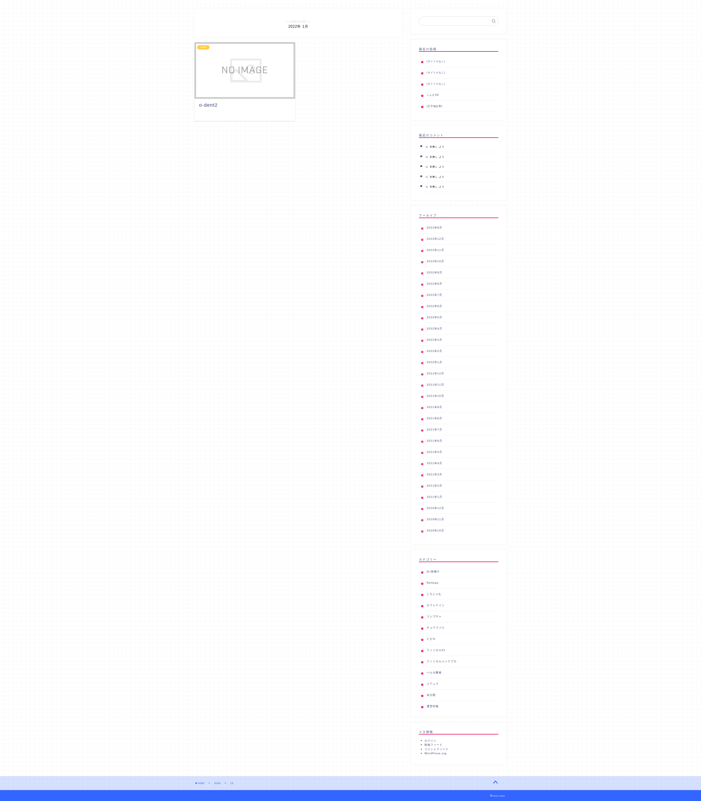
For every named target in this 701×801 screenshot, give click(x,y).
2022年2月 (434, 350)
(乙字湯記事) (435, 106)
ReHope (433, 582)
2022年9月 (434, 272)
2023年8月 (434, 227)
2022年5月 (434, 317)
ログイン (430, 740)
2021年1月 (434, 496)
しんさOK (433, 95)
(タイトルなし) (436, 61)
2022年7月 (434, 294)
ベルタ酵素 (434, 672)
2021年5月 (434, 451)
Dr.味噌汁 (433, 571)
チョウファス (436, 627)
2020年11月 (435, 519)
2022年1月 (434, 362)
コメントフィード (436, 749)
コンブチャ (434, 616)
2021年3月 (434, 474)
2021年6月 (434, 440)
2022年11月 (435, 249)
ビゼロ (431, 638)
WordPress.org (435, 753)
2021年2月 (434, 485)
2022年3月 (434, 339)
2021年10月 (435, 395)
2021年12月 (435, 373)
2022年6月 (434, 306)
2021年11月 (435, 384)
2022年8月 (434, 283)
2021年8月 (434, 418)
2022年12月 (435, 238)
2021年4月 (434, 463)
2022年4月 (434, 328)
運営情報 (433, 706)
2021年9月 (434, 407)
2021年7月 (434, 429)
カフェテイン (436, 605)
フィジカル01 (436, 650)
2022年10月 (435, 261)
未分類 (431, 694)
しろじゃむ (434, 593)
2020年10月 (435, 530)
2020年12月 (435, 508)
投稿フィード (433, 745)
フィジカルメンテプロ (442, 661)
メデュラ (433, 683)
